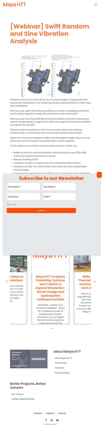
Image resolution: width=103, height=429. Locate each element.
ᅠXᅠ (99, 175)
